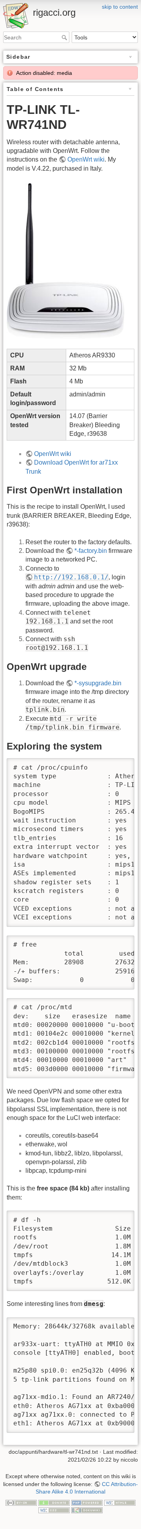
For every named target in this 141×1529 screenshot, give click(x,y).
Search (65, 37)
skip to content (120, 7)
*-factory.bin (90, 550)
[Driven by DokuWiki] (87, 1510)
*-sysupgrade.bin (97, 683)
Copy (121, 765)
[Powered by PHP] (87, 1502)
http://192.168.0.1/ (71, 577)
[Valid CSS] (54, 1510)
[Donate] (54, 1502)
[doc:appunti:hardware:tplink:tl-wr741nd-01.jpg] (65, 260)
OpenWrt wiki (86, 159)
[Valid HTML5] (120, 1502)
